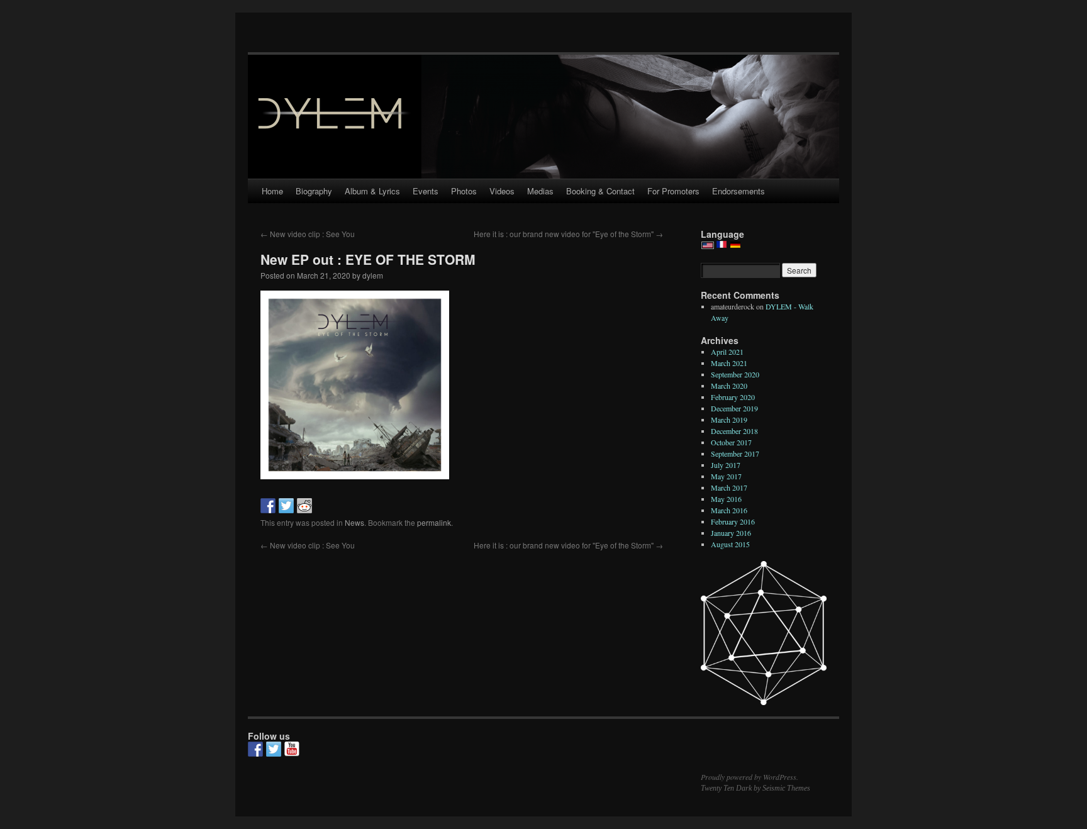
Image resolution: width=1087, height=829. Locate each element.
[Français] (721, 245)
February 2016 (733, 521)
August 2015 (730, 544)
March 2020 (729, 386)
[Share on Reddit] (304, 505)
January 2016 (731, 533)
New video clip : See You (307, 233)
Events (425, 191)
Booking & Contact (600, 191)
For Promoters (673, 191)
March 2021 (729, 363)
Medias (540, 191)
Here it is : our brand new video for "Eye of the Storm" (568, 233)
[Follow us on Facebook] (255, 749)
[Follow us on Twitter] (273, 749)
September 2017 (735, 453)
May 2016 (726, 499)
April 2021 (727, 352)
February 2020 (733, 397)
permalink (434, 522)
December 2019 (734, 408)
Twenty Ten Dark (726, 788)
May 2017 (726, 476)
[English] (708, 246)
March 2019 (729, 419)
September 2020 (735, 374)
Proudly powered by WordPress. (749, 777)
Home (272, 191)
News (354, 522)
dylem (372, 275)
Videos (502, 191)
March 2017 (729, 487)
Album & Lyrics (372, 191)
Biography (314, 191)
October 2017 (731, 442)
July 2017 (725, 465)
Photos (464, 191)
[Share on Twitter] (286, 505)
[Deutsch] (735, 245)
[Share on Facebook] (268, 505)
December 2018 (734, 431)
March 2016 (729, 510)
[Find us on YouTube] (291, 749)
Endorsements (738, 191)
